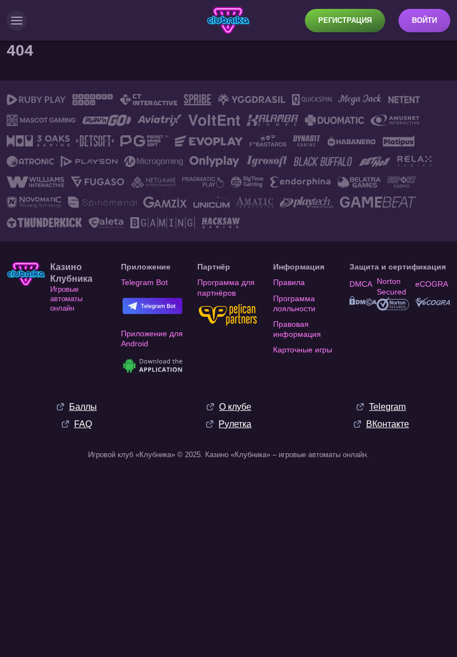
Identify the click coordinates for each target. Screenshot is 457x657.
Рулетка (234, 424)
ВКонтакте (387, 424)
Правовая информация (297, 329)
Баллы (83, 406)
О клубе (235, 406)
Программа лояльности (294, 303)
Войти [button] (424, 20)
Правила (289, 282)
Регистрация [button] (345, 20)
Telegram (387, 406)
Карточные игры (302, 349)
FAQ (83, 424)
